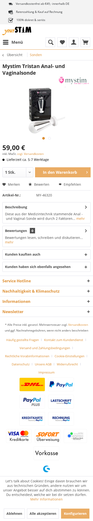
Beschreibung (16, 207)
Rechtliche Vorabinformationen (27, 356)
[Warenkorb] (85, 42)
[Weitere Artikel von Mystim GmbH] (74, 80)
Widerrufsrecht (67, 364)
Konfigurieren (75, 513)
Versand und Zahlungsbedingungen (45, 348)
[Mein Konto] (73, 42)
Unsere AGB (43, 364)
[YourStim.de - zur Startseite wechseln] (16, 31)
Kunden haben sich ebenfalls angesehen (38, 266)
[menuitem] (12, 42)
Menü (17, 42)
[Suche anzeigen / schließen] (50, 42)
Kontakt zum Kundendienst (63, 340)
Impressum (46, 372)
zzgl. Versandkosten (30, 154)
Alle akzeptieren (43, 513)
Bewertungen (16, 230)
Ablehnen (14, 513)
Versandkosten (78, 325)
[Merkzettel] (62, 42)
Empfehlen (72, 184)
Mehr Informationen (46, 499)
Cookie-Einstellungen (69, 356)
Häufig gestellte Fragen (22, 340)
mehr (80, 218)
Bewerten (41, 184)
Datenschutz (21, 364)
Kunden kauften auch (22, 254)
